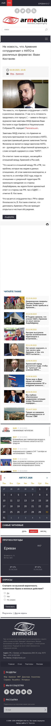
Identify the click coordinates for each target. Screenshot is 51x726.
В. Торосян (31, 723)
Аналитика (35, 677)
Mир (12, 74)
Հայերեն (9, 217)
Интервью (26, 680)
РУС (9, 3)
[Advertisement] (25, 253)
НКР (19, 677)
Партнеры (29, 664)
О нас (20, 664)
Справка (7, 680)
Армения (20, 74)
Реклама (39, 664)
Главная (11, 664)
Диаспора (26, 677)
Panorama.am (31, 128)
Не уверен (11, 600)
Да (8, 593)
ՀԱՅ (3, 3)
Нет (8, 597)
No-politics (16, 680)
